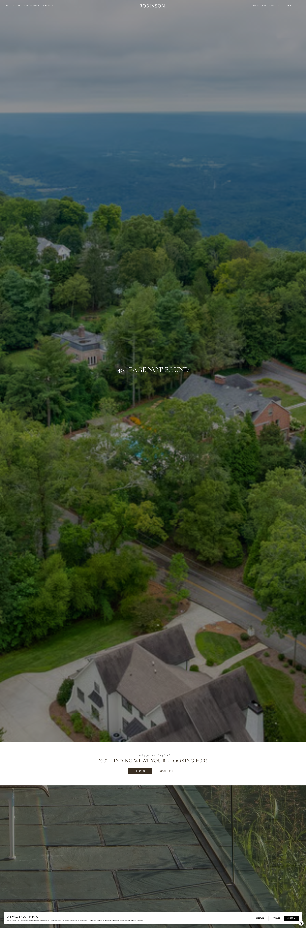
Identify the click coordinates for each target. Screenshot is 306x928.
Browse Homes (166, 771)
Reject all (260, 918)
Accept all (291, 918)
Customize (275, 918)
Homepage (140, 771)
